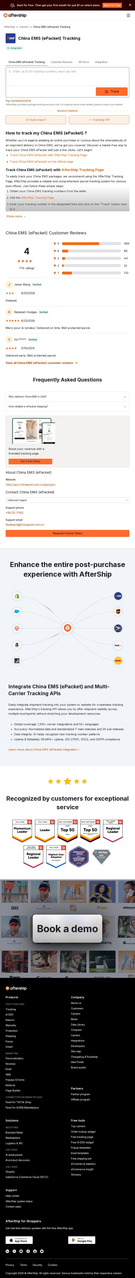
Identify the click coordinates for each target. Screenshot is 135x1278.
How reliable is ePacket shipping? (28, 406)
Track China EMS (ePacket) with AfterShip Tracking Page (48, 155)
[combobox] (67, 500)
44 (126, 258)
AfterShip (9, 26)
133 (126, 273)
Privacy (10, 1264)
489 (126, 243)
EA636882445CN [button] (21, 100)
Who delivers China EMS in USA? (27, 396)
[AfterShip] (16, 15)
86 (125, 251)
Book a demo (67, 929)
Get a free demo (30, 461)
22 (125, 265)
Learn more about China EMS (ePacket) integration (44, 749)
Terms (23, 1264)
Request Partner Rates (67, 533)
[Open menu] (128, 15)
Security (37, 1264)
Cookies (52, 1264)
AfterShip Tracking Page (83, 170)
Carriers (24, 26)
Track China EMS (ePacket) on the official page (41, 161)
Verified (37, 284)
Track (115, 91)
